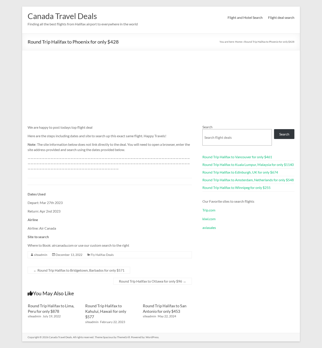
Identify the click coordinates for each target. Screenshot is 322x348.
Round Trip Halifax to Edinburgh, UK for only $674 (240, 172)
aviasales (209, 227)
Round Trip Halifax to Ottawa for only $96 (152, 281)
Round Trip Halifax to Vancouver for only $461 (237, 157)
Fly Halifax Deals (102, 255)
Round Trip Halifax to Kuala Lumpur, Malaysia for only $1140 (248, 164)
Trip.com (208, 210)
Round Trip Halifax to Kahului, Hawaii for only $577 (105, 311)
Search (207, 127)
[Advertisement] (161, 83)
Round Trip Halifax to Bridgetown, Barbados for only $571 (78, 270)
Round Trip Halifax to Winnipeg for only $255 (236, 187)
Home (238, 41)
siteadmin (40, 255)
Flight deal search (281, 17)
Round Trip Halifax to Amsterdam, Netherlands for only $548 (248, 180)
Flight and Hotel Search (245, 17)
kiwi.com (209, 219)
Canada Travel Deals (62, 16)
